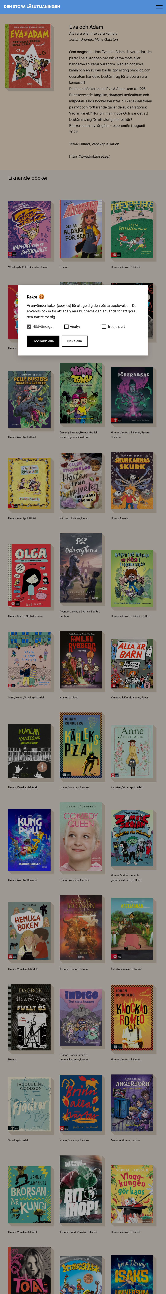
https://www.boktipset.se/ (89, 156)
